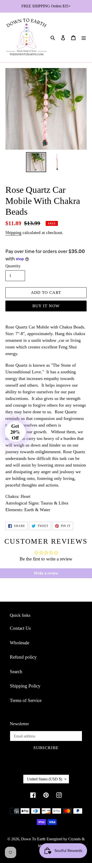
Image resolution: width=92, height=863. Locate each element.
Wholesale (19, 642)
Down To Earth (33, 839)
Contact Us (20, 628)
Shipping (13, 232)
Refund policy (23, 657)
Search (16, 671)
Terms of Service (25, 700)
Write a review (46, 573)
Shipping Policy (25, 685)
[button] (15, 431)
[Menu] (84, 38)
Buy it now (46, 306)
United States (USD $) (44, 779)
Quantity (13, 266)
